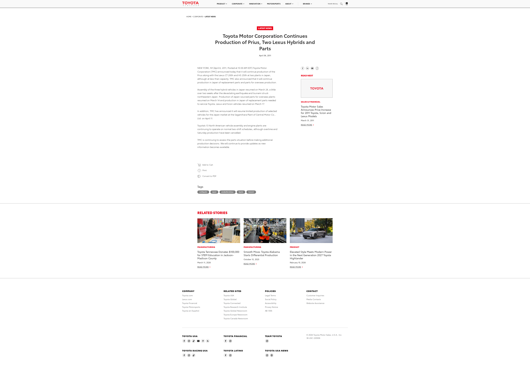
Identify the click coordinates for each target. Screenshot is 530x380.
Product (221, 3)
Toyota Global (230, 299)
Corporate (237, 3)
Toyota (241, 192)
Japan (214, 192)
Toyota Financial (189, 303)
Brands (306, 3)
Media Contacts (313, 299)
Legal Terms (270, 295)
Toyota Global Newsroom (235, 310)
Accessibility (270, 303)
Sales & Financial (310, 101)
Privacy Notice (271, 307)
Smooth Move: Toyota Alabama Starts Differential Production (262, 253)
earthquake (203, 192)
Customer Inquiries (315, 295)
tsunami (251, 192)
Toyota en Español (190, 310)
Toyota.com (187, 295)
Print (204, 170)
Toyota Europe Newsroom (235, 314)
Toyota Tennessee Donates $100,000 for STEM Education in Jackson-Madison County (218, 255)
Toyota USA (229, 295)
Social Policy (270, 299)
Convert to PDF (209, 176)
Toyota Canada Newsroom (236, 318)
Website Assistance (315, 303)
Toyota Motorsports (191, 307)
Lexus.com (187, 299)
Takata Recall (333, 4)
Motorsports (274, 3)
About (288, 3)
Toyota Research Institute (235, 307)
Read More (306, 124)
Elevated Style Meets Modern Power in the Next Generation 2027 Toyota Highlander (311, 255)
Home (188, 16)
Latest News (210, 16)
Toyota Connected (232, 303)
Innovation (254, 3)
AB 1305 (268, 310)
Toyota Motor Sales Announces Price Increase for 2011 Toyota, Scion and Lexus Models (316, 111)
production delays (228, 192)
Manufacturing (206, 247)
